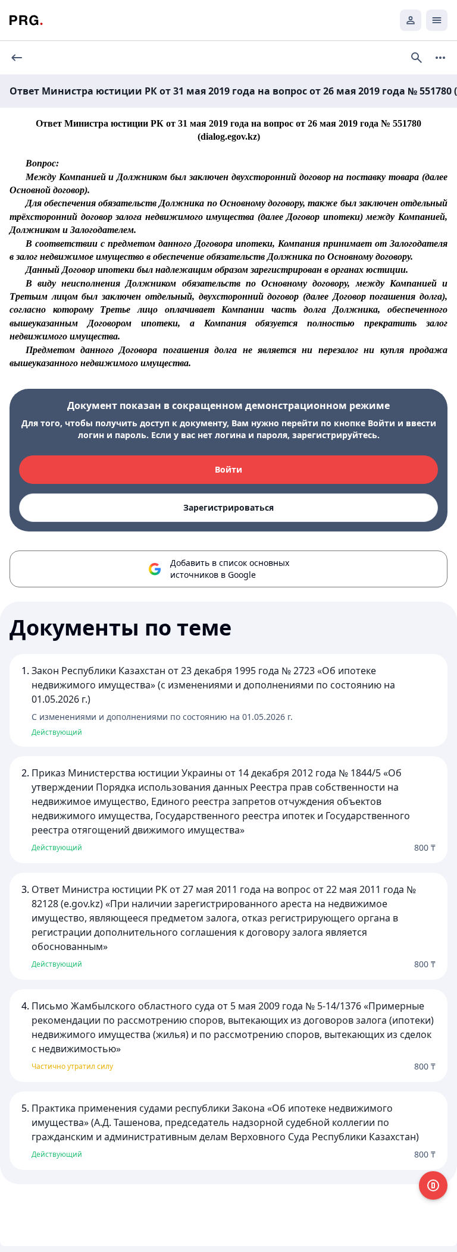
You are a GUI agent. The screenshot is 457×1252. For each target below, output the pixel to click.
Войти (228, 469)
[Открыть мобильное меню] (436, 20)
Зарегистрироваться (228, 507)
